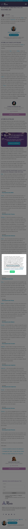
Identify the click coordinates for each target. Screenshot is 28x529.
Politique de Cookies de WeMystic (13, 265)
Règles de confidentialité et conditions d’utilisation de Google (14, 268)
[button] (7, 271)
